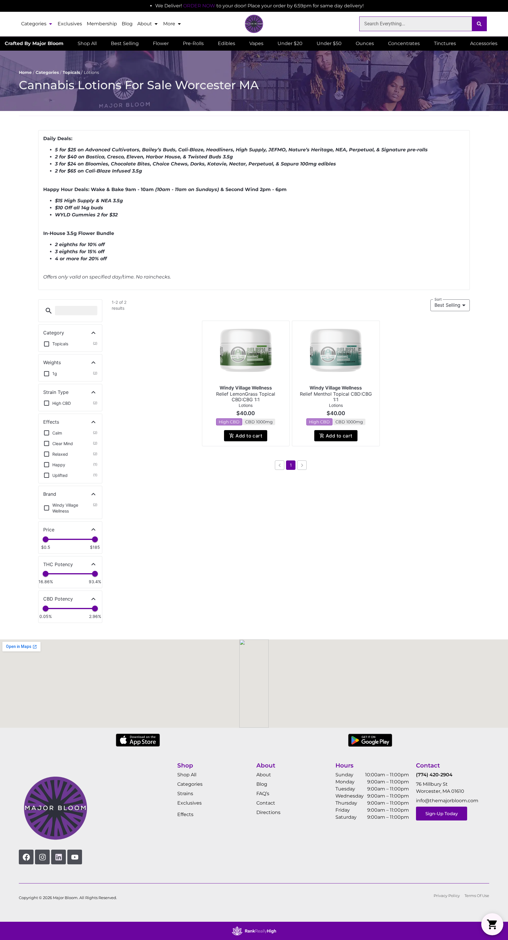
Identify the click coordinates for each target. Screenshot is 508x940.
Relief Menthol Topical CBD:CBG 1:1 (336, 396)
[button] (48, 310)
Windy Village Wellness (246, 388)
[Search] (479, 24)
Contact (265, 803)
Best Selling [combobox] (447, 305)
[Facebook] (26, 857)
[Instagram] (42, 857)
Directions (268, 812)
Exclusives (70, 23)
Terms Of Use (476, 895)
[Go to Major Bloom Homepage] (254, 23)
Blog (127, 23)
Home (25, 72)
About (144, 23)
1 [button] (291, 464)
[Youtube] (74, 857)
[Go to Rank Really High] (254, 930)
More (169, 23)
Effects (185, 814)
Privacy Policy (447, 895)
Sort (438, 299)
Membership (102, 23)
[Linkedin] (58, 857)
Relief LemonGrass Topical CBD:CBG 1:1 (245, 396)
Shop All (186, 774)
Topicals (71, 72)
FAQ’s (262, 793)
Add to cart (248, 436)
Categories (33, 23)
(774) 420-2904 (434, 774)
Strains (185, 793)
